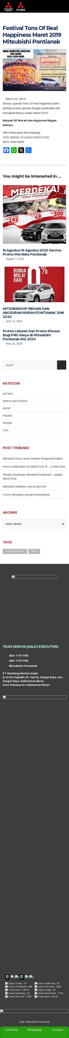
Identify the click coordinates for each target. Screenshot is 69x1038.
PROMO (8, 415)
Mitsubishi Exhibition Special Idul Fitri (24, 486)
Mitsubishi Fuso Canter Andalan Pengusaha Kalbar (33, 458)
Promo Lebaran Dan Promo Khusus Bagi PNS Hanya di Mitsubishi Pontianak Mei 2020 (31, 335)
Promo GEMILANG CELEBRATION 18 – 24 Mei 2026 (34, 466)
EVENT (7, 408)
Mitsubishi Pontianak (15, 551)
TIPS (5, 430)
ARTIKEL (8, 393)
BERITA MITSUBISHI (15, 401)
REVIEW (7, 423)
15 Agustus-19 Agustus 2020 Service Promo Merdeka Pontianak (32, 252)
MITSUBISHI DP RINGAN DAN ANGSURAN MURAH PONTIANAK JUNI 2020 (33, 313)
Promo (34, 551)
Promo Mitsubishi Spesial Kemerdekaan (26, 494)
